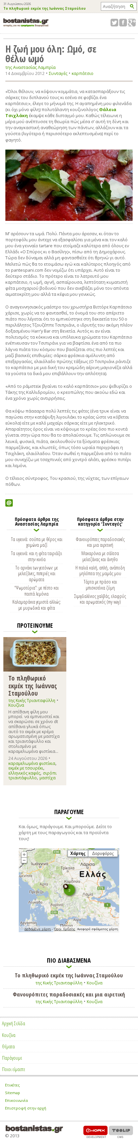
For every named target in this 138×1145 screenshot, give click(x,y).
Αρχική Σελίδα (13, 1023)
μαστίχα (48, 778)
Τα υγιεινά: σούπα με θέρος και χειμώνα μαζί (36, 542)
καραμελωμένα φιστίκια (31, 763)
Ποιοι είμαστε (13, 1069)
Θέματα (8, 1046)
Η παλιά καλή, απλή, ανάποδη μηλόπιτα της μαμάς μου (100, 570)
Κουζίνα (16, 705)
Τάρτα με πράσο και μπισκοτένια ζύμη (100, 584)
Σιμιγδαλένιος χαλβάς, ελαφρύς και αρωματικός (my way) (100, 599)
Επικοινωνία (16, 1100)
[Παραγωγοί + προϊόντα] (69, 931)
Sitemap (12, 1092)
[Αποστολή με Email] (9, 503)
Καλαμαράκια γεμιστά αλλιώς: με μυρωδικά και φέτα (36, 604)
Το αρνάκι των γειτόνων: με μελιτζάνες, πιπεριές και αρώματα (36, 573)
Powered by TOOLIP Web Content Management (121, 1132)
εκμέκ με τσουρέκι (25, 768)
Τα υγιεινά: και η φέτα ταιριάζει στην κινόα (36, 556)
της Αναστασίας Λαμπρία (30, 67)
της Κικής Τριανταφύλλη (31, 700)
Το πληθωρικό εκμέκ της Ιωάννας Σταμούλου (44, 9)
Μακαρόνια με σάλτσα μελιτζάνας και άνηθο (100, 556)
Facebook (123, 22)
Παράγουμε (12, 1057)
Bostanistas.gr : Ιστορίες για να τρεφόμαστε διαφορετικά (26, 22)
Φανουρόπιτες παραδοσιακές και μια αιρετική (100, 542)
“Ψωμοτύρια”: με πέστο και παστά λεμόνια (36, 590)
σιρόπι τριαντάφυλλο (32, 775)
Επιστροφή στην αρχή (25, 1108)
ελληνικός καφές (24, 773)
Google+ (132, 22)
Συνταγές (58, 73)
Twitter (114, 22)
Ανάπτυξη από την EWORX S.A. (95, 1132)
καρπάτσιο (82, 73)
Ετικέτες (12, 1085)
